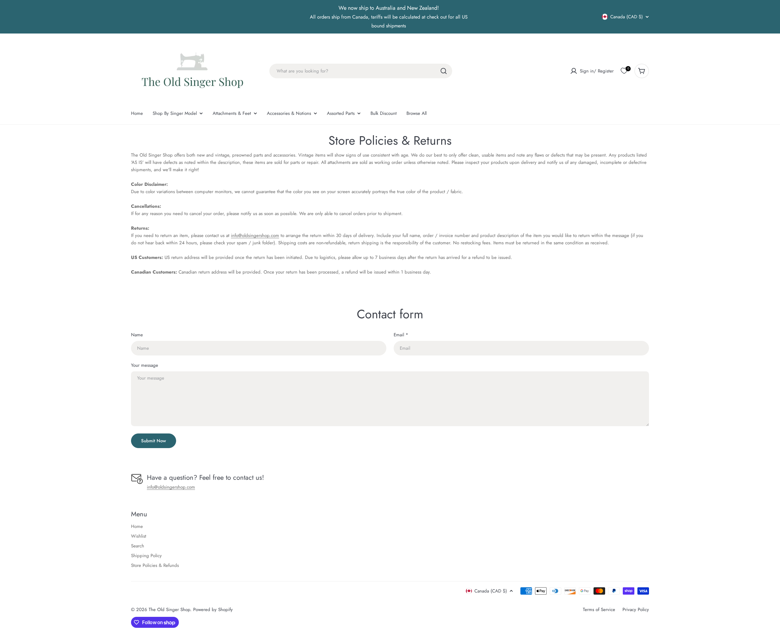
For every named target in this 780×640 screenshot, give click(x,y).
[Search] (443, 71)
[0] (624, 71)
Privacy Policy (635, 609)
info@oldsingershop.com (255, 235)
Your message (144, 365)
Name (137, 334)
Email (401, 334)
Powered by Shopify (213, 609)
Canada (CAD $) (626, 17)
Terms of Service (599, 609)
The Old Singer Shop (169, 609)
